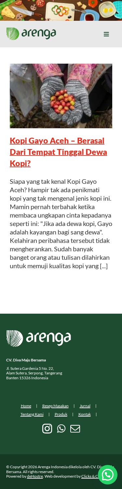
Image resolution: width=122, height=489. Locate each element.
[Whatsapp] (61, 428)
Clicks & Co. (91, 476)
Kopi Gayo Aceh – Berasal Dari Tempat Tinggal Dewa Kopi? (58, 151)
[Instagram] (47, 428)
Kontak (84, 414)
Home (26, 405)
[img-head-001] (31, 30)
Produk (61, 414)
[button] (107, 474)
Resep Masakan (55, 405)
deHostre (35, 476)
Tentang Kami (32, 414)
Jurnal (85, 405)
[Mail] (75, 428)
